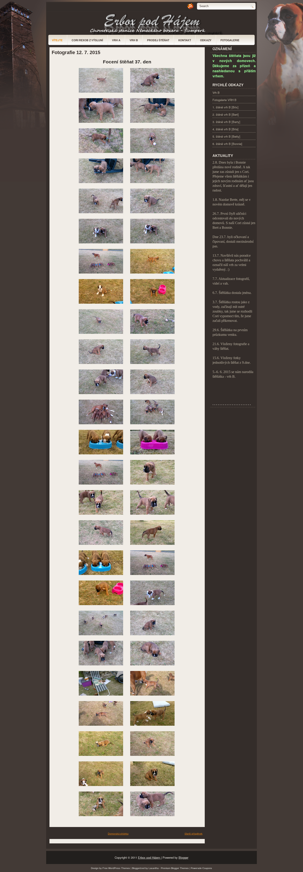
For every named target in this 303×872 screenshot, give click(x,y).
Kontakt (184, 40)
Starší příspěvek (194, 833)
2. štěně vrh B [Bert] (225, 114)
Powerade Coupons (201, 868)
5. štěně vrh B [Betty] (226, 136)
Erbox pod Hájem (149, 857)
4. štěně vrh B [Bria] (225, 129)
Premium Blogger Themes (175, 868)
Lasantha (154, 868)
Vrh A (116, 40)
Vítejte (57, 40)
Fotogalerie (229, 40)
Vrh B (134, 40)
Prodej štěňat (158, 40)
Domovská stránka (118, 833)
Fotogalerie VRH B (224, 100)
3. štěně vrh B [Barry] (226, 122)
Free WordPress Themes (116, 868)
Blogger (183, 857)
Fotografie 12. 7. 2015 (76, 52)
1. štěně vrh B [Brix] (225, 107)
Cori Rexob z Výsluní (87, 40)
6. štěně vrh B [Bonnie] (227, 144)
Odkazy (205, 40)
